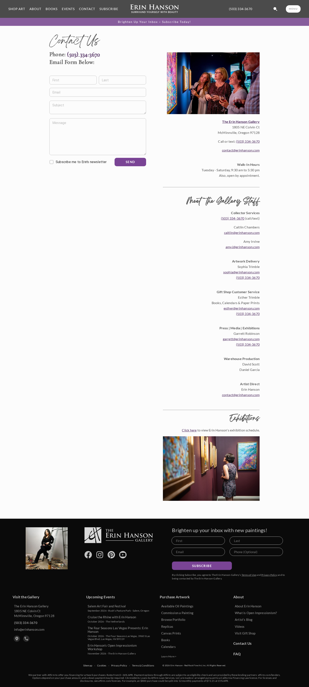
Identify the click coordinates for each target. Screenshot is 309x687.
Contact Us (242, 643)
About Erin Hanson (248, 606)
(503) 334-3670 (240, 9)
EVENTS (68, 9)
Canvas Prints (171, 633)
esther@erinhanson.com (242, 308)
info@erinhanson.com (29, 629)
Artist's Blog (244, 619)
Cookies (101, 665)
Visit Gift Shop (245, 633)
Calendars (168, 647)
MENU (293, 8)
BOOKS (52, 9)
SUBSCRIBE (108, 9)
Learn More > (168, 656)
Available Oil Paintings (177, 606)
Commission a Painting (177, 613)
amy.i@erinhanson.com (243, 247)
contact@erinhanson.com (241, 150)
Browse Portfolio (173, 619)
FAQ (237, 654)
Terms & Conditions (143, 665)
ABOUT (35, 9)
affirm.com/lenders (269, 674)
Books (165, 640)
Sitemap (87, 665)
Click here (189, 430)
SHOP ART (16, 9)
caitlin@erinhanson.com (242, 233)
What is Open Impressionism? (256, 613)
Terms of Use (249, 574)
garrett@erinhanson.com (241, 339)
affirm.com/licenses (109, 680)
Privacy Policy (269, 574)
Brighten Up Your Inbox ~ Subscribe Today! (154, 22)
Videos (239, 626)
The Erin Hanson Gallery (241, 122)
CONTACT (87, 9)
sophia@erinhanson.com (241, 272)
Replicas (167, 626)
